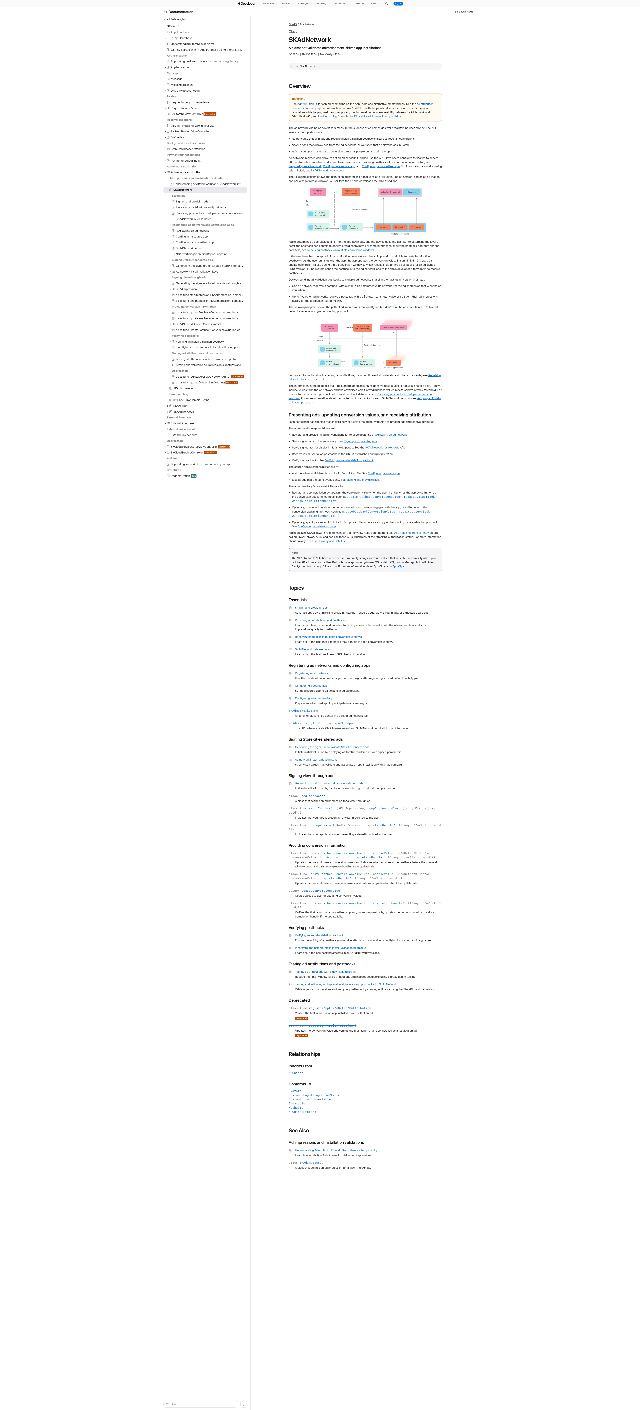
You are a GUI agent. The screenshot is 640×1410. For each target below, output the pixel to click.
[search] (200, 1404)
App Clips (398, 566)
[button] (386, 3)
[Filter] (202, 1404)
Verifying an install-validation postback (349, 460)
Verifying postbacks (306, 927)
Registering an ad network (305, 166)
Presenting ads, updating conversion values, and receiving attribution (360, 414)
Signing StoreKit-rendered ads (316, 739)
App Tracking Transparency (411, 532)
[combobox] (202, 1404)
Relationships (305, 1054)
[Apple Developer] (247, 3)
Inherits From (300, 1066)
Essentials (298, 600)
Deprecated (299, 1000)
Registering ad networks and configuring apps (329, 665)
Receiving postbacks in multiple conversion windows (340, 250)
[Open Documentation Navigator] (165, 11)
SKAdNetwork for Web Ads (328, 170)
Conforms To (300, 1084)
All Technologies (176, 19)
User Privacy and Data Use (329, 541)
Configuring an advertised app (381, 166)
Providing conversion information (318, 845)
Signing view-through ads (311, 775)
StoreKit (293, 24)
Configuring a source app (339, 166)
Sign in (398, 4)
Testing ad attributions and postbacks (322, 964)
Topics (296, 588)
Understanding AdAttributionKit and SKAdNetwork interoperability (359, 116)
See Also (299, 1130)
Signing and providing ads (360, 441)
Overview (300, 86)
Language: (460, 11)
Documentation (181, 12)
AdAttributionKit (307, 104)
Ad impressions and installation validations (326, 1142)
